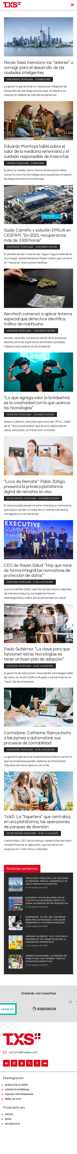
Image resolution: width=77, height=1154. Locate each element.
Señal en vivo (13, 1099)
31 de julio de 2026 (43, 582)
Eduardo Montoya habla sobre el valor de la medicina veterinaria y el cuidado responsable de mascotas (36, 151)
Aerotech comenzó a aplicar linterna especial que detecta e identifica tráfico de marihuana (38, 319)
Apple (8, 1119)
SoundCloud (12, 1124)
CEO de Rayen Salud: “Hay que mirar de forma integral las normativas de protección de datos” (38, 570)
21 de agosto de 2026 (36, 887)
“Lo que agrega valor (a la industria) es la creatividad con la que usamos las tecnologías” (37, 403)
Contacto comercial (17, 1089)
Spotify (9, 1114)
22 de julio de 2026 (48, 833)
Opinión (11, 163)
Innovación (13, 79)
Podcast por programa (19, 1094)
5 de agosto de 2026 (43, 415)
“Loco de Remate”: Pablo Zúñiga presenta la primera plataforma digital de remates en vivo (34, 487)
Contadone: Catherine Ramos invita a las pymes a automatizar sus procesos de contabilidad (37, 738)
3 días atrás (37, 163)
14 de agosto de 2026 (46, 247)
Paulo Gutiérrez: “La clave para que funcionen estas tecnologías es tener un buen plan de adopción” (37, 654)
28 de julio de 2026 (43, 666)
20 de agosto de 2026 (36, 907)
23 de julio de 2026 (45, 750)
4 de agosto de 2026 (48, 498)
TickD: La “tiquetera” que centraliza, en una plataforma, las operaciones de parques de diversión (37, 822)
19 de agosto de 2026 (36, 945)
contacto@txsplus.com (23, 1052)
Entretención (15, 498)
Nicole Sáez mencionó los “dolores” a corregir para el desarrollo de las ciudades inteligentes (38, 68)
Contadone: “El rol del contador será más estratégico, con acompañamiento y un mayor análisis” (45, 920)
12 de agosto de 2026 (44, 331)
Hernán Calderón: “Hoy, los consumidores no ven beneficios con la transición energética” (46, 939)
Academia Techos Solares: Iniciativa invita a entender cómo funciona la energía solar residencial (46, 900)
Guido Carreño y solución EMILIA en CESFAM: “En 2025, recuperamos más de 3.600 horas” (37, 235)
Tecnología (26, 79)
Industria (12, 331)
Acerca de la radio (16, 1085)
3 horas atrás (42, 79)
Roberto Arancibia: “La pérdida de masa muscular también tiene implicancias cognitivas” (46, 959)
